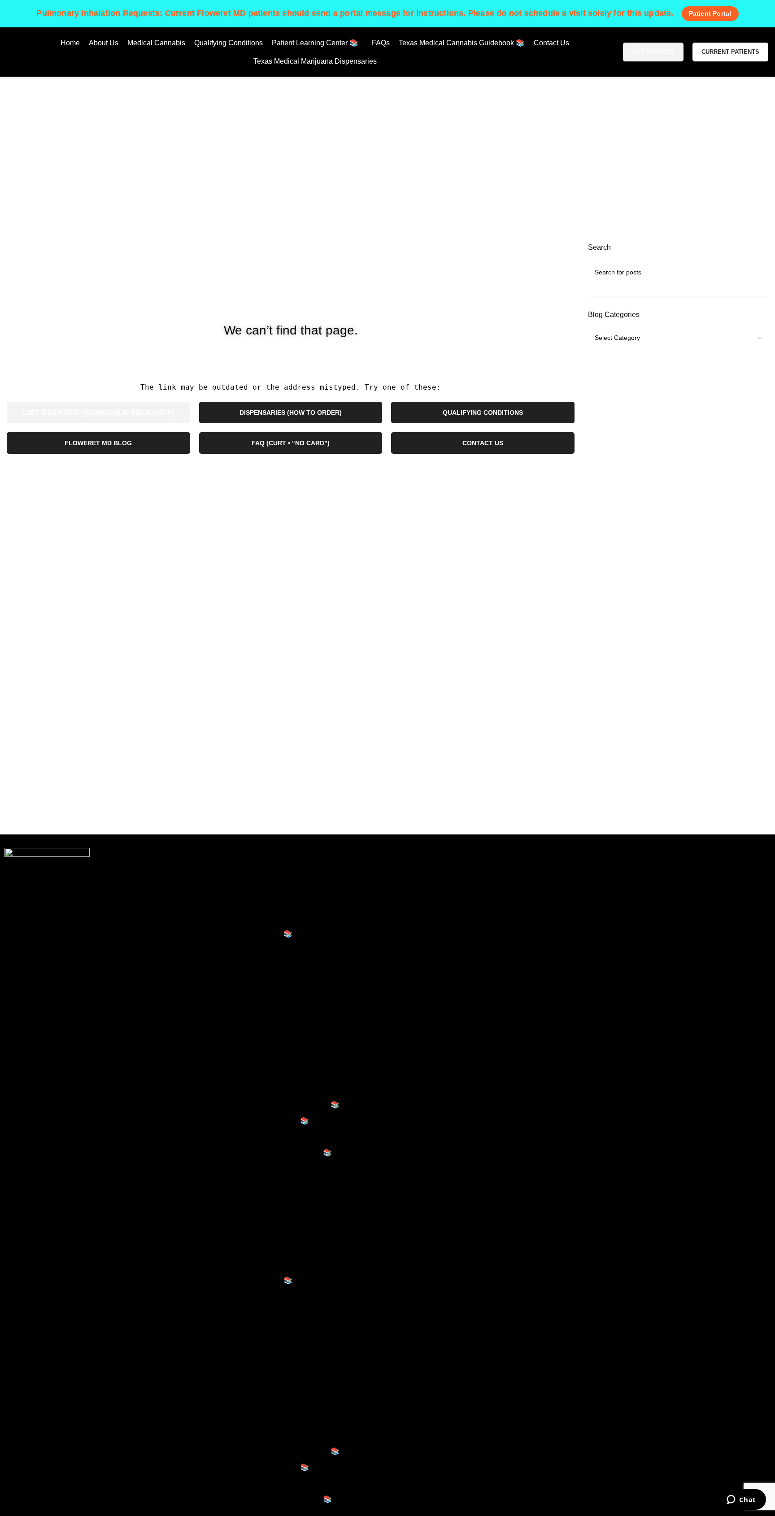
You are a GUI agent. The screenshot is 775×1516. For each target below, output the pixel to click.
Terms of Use (420, 902)
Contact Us (223, 1169)
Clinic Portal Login (429, 934)
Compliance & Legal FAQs (255, 1089)
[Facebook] (597, 875)
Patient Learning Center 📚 (249, 934)
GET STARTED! (653, 51)
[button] (290, 1205)
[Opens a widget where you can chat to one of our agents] (741, 1500)
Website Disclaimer (431, 886)
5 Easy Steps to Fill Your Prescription (272, 977)
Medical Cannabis (235, 902)
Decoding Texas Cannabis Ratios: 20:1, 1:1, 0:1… (292, 993)
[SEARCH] (758, 272)
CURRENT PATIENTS (730, 51)
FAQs (215, 1137)
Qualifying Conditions (240, 917)
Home (347, 174)
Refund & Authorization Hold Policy (456, 917)
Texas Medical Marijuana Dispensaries (267, 1184)
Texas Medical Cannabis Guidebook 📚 (276, 1104)
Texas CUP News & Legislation (263, 1025)
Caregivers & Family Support (259, 1073)
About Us (220, 886)
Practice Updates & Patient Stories (268, 1057)
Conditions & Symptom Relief (260, 1041)
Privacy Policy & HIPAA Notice (448, 869)
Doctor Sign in (422, 949)
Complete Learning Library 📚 (261, 1121)
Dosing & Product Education (258, 1009)
